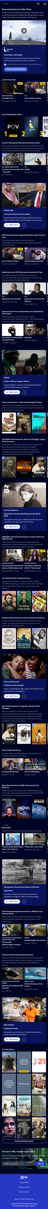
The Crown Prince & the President (17, 214)
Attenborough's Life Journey (35, 940)
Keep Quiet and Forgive (13, 55)
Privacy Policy (24, 1187)
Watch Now (13, 225)
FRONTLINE (8, 211)
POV (25, 96)
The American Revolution (10, 167)
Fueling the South (11, 1028)
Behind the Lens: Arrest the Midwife (34, 300)
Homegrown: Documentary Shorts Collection (21, 887)
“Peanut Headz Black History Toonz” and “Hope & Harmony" (12, 848)
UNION (27, 170)
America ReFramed (11, 682)
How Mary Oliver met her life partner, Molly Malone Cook (13, 567)
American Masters (11, 510)
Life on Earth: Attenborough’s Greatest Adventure (11, 943)
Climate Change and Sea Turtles (33, 985)
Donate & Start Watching (15, 69)
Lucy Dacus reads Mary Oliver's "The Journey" (32, 567)
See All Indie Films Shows (24, 1141)
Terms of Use (24, 1192)
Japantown (8, 891)
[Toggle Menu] (43, 48)
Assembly (28, 338)
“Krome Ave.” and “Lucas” (33, 847)
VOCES (6, 378)
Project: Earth (29, 981)
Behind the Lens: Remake (11, 299)
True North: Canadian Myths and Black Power (12, 339)
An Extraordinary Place (10, 772)
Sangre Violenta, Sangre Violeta (16, 381)
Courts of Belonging (32, 772)
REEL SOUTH (9, 1025)
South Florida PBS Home (24, 1199)
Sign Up (41, 1164)
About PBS (24, 1182)
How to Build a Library (32, 98)
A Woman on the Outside (14, 685)
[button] (38, 3)
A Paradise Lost (7, 98)
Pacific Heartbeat (7, 96)
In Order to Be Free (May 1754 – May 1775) (12, 171)
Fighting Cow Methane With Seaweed (12, 987)
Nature (26, 938)
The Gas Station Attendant (34, 261)
